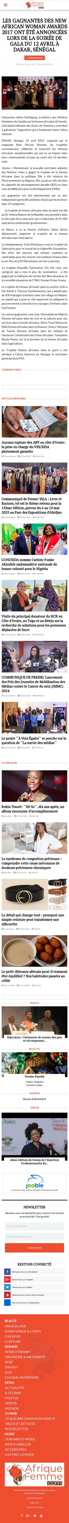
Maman (11, 1346)
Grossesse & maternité (25, 1357)
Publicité (34, 1502)
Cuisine (11, 1413)
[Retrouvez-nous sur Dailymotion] (47, 1515)
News (9, 1382)
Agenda (12, 1408)
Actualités (14, 1387)
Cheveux (12, 1336)
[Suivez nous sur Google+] (28, 1515)
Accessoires (15, 1449)
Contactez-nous (34, 1507)
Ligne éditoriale (34, 1498)
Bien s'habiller (18, 1444)
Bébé (9, 1362)
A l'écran (13, 1393)
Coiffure (13, 1341)
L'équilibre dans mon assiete (30, 1418)
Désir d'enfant (18, 1351)
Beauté (11, 1321)
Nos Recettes (16, 1429)
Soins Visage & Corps (23, 1331)
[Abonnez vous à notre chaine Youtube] (41, 1515)
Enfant (11, 1367)
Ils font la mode (19, 1454)
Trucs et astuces (20, 1423)
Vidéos (11, 1403)
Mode (9, 1434)
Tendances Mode (20, 1439)
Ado (8, 1372)
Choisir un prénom (22, 1377)
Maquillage (15, 1326)
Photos (11, 1398)
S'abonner (34, 1247)
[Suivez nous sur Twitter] (35, 1515)
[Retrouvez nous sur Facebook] (21, 1515)
